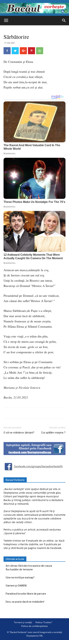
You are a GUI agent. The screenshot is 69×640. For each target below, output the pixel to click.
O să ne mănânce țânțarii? (19, 432)
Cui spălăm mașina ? (53, 432)
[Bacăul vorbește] (34, 8)
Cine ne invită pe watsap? (20, 577)
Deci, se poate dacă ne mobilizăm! (25, 601)
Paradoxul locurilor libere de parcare (26, 593)
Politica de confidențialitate (34, 626)
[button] (64, 20)
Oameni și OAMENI (16, 585)
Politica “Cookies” (43, 622)
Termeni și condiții (23, 622)
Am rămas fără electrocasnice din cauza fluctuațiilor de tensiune (29, 567)
